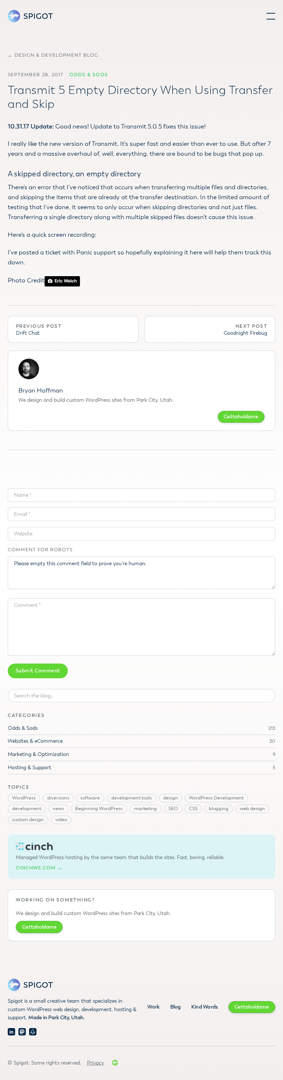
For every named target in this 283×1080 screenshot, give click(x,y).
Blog (175, 1007)
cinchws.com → (39, 868)
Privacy (95, 1063)
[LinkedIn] (11, 1031)
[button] (271, 16)
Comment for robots (40, 550)
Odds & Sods (88, 75)
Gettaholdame (241, 417)
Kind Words (204, 1007)
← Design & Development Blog (53, 55)
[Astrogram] (32, 1031)
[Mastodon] (22, 1031)
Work (153, 1007)
